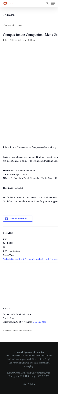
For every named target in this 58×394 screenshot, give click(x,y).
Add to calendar (18, 218)
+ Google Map (39, 321)
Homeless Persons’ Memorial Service (18, 330)
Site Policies (29, 384)
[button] (47, 3)
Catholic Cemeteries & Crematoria (19, 259)
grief (48, 259)
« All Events (9, 14)
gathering (40, 259)
